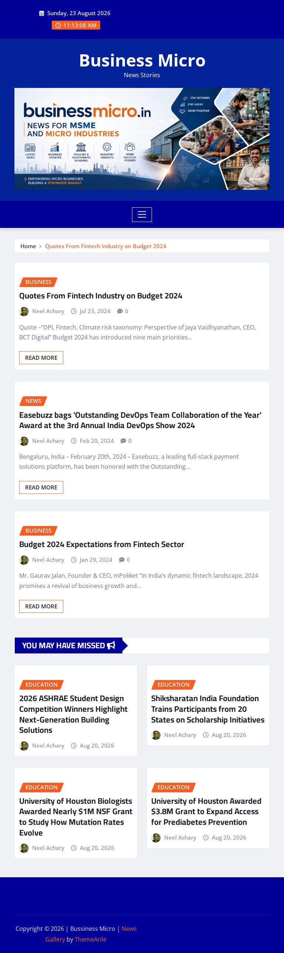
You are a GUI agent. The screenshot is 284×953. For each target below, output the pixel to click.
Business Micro (142, 59)
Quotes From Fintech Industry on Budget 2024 (105, 246)
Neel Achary (48, 311)
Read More (41, 357)
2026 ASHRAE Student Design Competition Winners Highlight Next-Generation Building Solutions (73, 714)
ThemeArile (90, 939)
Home (28, 246)
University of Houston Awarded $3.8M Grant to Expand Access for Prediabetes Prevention (206, 811)
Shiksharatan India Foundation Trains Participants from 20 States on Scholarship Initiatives (207, 708)
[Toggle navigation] (142, 214)
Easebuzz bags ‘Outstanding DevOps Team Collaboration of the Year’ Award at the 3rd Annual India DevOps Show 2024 (140, 420)
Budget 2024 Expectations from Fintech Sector (101, 544)
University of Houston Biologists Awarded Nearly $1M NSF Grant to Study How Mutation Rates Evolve (75, 816)
